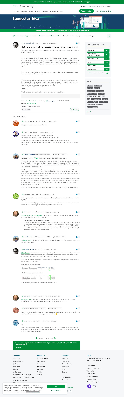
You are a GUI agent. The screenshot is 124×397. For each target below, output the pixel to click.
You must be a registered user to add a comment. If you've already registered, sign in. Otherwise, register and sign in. (46, 343)
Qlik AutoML (16, 366)
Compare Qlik (41, 366)
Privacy (64, 369)
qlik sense (101, 93)
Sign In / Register (105, 11)
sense (95, 96)
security (89, 96)
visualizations (98, 85)
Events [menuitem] (37, 11)
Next (103, 73)
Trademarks (90, 371)
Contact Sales (66, 380)
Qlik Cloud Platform (18, 361)
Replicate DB (100, 91)
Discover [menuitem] (45, 11)
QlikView (15, 369)
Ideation (34, 36)
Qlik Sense (91, 50)
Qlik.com (92, 6)
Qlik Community (18, 36)
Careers (64, 372)
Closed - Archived (31, 101)
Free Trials (40, 364)
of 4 (100, 73)
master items (90, 104)
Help (97, 11)
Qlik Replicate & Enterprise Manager (94, 54)
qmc (88, 99)
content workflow (92, 107)
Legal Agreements (92, 376)
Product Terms (91, 379)
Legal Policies (91, 365)
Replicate (104, 99)
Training (39, 372)
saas (103, 96)
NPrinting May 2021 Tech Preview (31, 215)
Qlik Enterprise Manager (20, 380)
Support (27, 36)
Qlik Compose (92, 69)
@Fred (36, 158)
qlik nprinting (36, 106)
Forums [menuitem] (16, 11)
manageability (91, 91)
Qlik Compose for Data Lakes (22, 375)
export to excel (103, 102)
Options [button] (109, 36)
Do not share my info (93, 382)
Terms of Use (91, 374)
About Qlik (65, 358)
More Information (56, 390)
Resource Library (42, 358)
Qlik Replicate (17, 372)
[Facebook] (70, 391)
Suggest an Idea (26, 18)
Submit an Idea (44, 36)
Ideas (59, 36)
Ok (56, 386)
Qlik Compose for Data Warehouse (23, 377)
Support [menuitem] (24, 11)
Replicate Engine (92, 93)
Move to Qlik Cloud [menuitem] (56, 11)
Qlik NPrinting (31, 103)
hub (100, 96)
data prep (97, 88)
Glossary (40, 369)
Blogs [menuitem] (31, 11)
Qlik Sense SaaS (93, 59)
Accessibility (65, 366)
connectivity (99, 104)
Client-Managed (95, 99)
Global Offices (66, 377)
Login (54, 2)
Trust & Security (67, 364)
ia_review (28, 106)
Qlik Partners (41, 361)
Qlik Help (108, 6)
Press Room (65, 361)
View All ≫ (90, 112)
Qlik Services (100, 6)
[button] (79, 43)
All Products (16, 358)
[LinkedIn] (67, 391)
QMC (89, 62)
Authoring (90, 88)
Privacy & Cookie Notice (94, 368)
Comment (18, 347)
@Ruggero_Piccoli (26, 299)
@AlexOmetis (27, 240)
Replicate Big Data (92, 102)
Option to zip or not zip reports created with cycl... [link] (79, 36)
